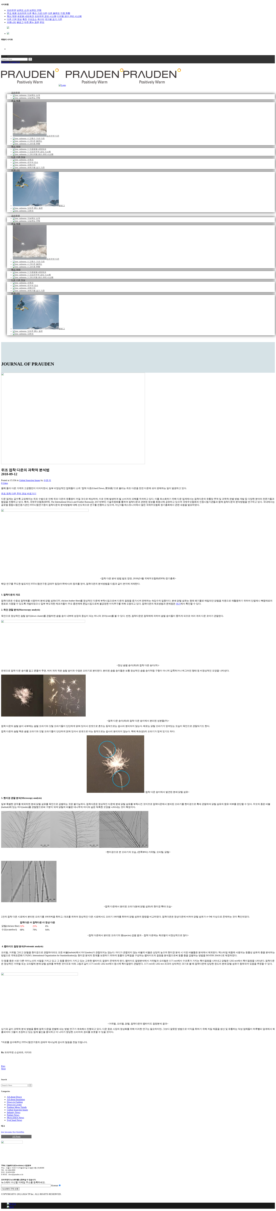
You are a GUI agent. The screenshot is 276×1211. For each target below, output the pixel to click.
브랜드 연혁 (35, 10)
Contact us (15, 62)
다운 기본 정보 (14, 19)
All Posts (16, 1136)
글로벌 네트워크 (25, 16)
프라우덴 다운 (24, 13)
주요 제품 (12, 13)
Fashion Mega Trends (17, 1107)
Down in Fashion (15, 1102)
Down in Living (14, 1104)
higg (2, 1132)
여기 (178, 603)
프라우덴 (11, 10)
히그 (14, 1132)
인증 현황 (65, 13)
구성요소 (32, 19)
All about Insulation (16, 1099)
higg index (8, 1132)
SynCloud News (14, 1120)
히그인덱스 (20, 1132)
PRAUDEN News (15, 1117)
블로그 (20, 22)
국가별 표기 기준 (53, 19)
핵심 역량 (12, 16)
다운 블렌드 (54, 13)
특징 (24, 19)
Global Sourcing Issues (29, 480)
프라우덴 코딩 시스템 (45, 16)
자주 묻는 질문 (31, 22)
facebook (5, 62)
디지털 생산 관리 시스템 (69, 16)
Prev (3, 1066)
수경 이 (47, 480)
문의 (42, 22)
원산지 (40, 19)
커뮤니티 (11, 22)
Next (3, 1069)
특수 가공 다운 (39, 13)
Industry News (13, 1112)
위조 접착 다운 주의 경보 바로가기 (18, 493)
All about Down (14, 1097)
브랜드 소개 (23, 10)
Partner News (13, 1115)
